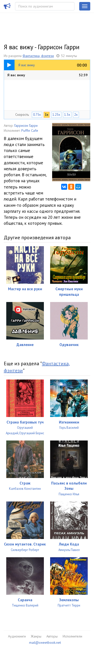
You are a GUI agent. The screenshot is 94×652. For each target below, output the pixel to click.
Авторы (52, 636)
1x (46, 114)
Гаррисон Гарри (26, 125)
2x (76, 114)
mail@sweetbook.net (45, 642)
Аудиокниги (17, 636)
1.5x (67, 114)
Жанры (36, 636)
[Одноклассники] (71, 187)
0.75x (37, 114)
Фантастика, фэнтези (38, 56)
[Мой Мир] (78, 187)
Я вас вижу (47, 75)
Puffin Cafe (29, 130)
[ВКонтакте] (64, 187)
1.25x (56, 114)
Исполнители (72, 636)
